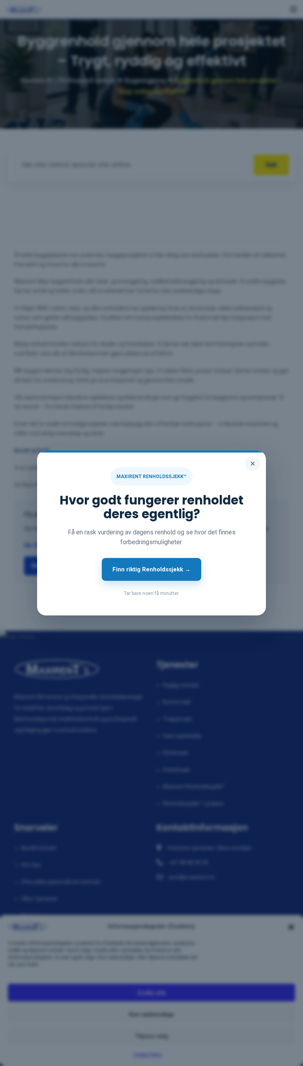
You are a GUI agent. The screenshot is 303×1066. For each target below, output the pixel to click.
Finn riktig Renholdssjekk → (151, 569)
